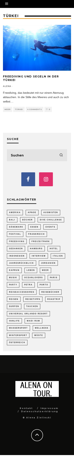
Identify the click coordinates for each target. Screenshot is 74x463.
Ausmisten (50, 212)
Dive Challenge (51, 220)
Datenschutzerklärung (39, 411)
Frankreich (36, 234)
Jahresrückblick (21, 263)
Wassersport (18, 328)
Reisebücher (50, 292)
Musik (13, 278)
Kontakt (26, 408)
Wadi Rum (33, 321)
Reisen (13, 299)
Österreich (17, 342)
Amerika (15, 212)
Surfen (14, 306)
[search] (61, 155)
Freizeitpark (41, 241)
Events (50, 227)
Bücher (27, 220)
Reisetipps (32, 299)
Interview (39, 256)
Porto (44, 285)
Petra (28, 285)
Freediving (16, 241)
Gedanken (16, 249)
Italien (58, 256)
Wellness (41, 328)
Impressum (49, 408)
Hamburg (36, 249)
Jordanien (48, 263)
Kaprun (14, 270)
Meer (8, 109)
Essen (34, 227)
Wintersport (18, 335)
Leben (31, 270)
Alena (7, 86)
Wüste (38, 335)
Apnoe (32, 212)
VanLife (14, 321)
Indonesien (17, 256)
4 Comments (34, 109)
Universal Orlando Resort (28, 314)
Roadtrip (53, 299)
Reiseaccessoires (21, 292)
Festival (15, 234)
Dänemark (16, 227)
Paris (53, 278)
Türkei (19, 109)
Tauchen (32, 306)
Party (13, 285)
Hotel (54, 249)
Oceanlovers (33, 278)
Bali (12, 220)
